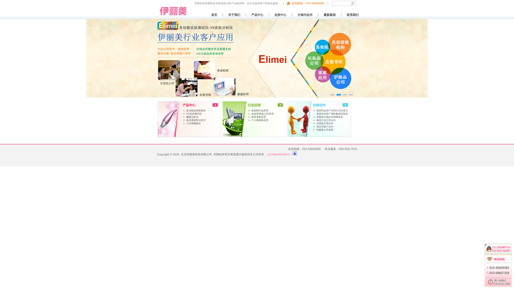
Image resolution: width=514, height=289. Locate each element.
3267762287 (501, 250)
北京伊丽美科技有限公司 (172, 8)
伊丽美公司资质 (324, 129)
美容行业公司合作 (326, 120)
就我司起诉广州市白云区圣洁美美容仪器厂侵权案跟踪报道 (332, 112)
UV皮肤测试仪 (194, 113)
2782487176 (501, 246)
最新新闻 (330, 14)
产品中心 (257, 14)
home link (189, 105)
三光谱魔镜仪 (193, 123)
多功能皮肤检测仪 (196, 110)
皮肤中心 (280, 14)
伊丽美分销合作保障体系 (329, 117)
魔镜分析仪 (192, 117)
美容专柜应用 (258, 117)
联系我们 (353, 14)
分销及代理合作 (324, 123)
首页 (214, 14)
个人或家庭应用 (259, 120)
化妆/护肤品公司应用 (262, 113)
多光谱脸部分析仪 (196, 120)
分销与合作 (305, 14)
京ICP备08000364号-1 (279, 154)
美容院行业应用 (259, 110)
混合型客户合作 (324, 126)
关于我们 (234, 14)
